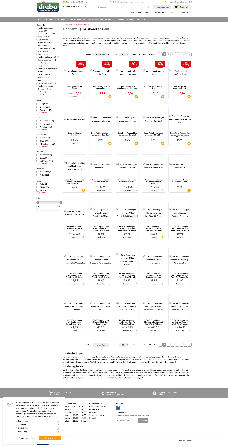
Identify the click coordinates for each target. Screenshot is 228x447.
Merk (38, 101)
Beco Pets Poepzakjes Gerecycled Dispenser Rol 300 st (180, 135)
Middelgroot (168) (47, 144)
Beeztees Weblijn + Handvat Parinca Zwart (74, 228)
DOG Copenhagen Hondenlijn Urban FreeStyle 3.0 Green (153, 228)
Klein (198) (44, 141)
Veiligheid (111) (46, 161)
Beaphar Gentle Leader (74, 134)
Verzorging (43, 45)
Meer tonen (43, 112)
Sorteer (88, 54)
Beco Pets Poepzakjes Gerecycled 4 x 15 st (127, 134)
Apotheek (43, 54)
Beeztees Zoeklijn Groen (74, 87)
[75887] (189, 143)
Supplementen (44, 40)
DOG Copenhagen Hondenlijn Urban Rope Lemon (101, 322)
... (181, 54)
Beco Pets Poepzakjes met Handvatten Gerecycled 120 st (74, 181)
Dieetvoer (43, 37)
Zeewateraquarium (95, 19)
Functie (39, 152)
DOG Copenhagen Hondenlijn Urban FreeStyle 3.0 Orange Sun (101, 275)
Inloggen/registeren (162, 7)
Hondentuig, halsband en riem (46, 64)
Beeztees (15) (46, 110)
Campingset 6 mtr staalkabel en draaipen (127, 87)
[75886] (109, 143)
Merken (108, 19)
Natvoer (42, 31)
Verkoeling (43, 51)
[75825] (136, 96)
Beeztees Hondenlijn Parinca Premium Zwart (153, 181)
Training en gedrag (46, 86)
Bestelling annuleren (184, 12)
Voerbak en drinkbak (47, 83)
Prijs (38, 198)
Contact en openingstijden (139, 12)
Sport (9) (43, 158)
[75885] (83, 190)
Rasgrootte (41, 135)
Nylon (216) (44, 175)
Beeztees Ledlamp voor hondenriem (180, 181)
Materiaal (40, 169)
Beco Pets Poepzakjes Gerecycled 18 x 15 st (100, 134)
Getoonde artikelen (144, 54)
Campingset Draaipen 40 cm (153, 87)
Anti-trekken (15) (47, 155)
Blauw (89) (44, 187)
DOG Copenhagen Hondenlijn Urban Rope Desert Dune (74, 322)
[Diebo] (48, 7)
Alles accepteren (50, 438)
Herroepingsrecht (96, 415)
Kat (45, 19)
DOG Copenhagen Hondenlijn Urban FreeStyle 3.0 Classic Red (127, 228)
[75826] (109, 96)
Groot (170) (45, 138)
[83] (136, 143)
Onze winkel (155, 12)
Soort (38, 118)
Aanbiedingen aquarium (137, 19)
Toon (115, 54)
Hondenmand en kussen (48, 57)
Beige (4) (43, 184)
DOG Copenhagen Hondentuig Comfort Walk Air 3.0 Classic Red (153, 322)
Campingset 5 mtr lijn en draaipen (100, 87)
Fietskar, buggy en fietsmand (44, 75)
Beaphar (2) (44, 104)
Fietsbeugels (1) (46, 127)
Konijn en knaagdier (57, 19)
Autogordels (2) (46, 124)
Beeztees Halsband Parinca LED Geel (100, 181)
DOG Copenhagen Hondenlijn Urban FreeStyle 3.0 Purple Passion (127, 275)
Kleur (38, 181)
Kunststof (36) (46, 172)
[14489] (189, 190)
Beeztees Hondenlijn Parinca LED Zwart (127, 181)
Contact (92, 418)
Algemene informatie (97, 406)
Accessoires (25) (47, 121)
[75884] (162, 143)
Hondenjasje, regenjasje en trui (47, 70)
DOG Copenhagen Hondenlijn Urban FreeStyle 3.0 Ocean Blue (74, 275)
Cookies (189, 440)
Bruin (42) (44, 190)
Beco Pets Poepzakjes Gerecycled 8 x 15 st (153, 134)
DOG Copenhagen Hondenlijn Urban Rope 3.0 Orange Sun (180, 275)
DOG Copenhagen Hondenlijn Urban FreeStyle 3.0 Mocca (180, 228)
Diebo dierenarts (168, 12)
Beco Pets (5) (45, 107)
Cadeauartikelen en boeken (45, 90)
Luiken (41, 95)
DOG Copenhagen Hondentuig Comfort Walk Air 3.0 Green (180, 322)
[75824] (189, 96)
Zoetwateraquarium (76, 19)
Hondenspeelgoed (46, 48)
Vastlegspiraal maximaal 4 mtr (180, 87)
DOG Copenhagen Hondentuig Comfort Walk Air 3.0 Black (127, 322)
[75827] (162, 96)
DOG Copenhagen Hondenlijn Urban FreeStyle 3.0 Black (101, 228)
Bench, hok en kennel (47, 60)
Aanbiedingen (119, 19)
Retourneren (94, 409)
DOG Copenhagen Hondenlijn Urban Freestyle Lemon (154, 275)
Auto (41, 80)
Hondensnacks (45, 43)
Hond (39, 19)
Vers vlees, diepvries (46, 34)
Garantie (92, 412)
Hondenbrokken (45, 28)
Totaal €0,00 (184, 7)
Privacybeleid (181, 440)
